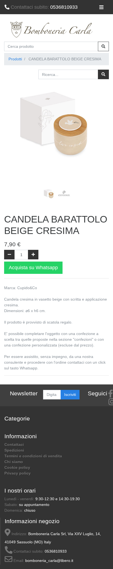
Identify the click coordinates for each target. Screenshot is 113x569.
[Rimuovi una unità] (9, 254)
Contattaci (14, 444)
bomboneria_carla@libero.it (49, 560)
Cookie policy (17, 467)
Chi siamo (13, 462)
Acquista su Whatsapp (33, 267)
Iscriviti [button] (70, 394)
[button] (12, 133)
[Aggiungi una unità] (33, 254)
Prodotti (15, 59)
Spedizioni (14, 450)
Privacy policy (17, 473)
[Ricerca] (103, 74)
